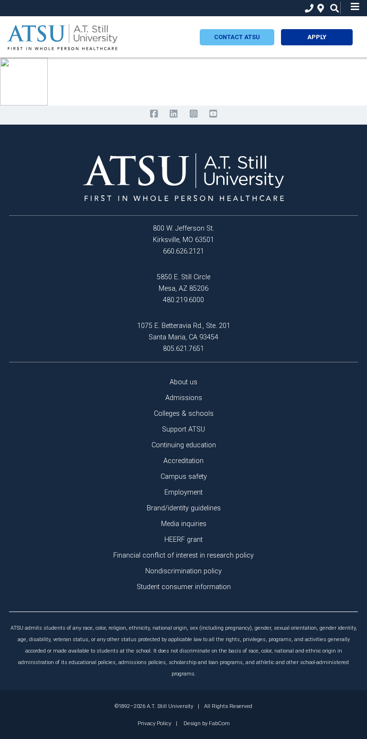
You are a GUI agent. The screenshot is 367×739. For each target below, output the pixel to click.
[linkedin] (174, 113)
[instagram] (193, 113)
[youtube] (213, 113)
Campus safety (184, 477)
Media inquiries (183, 524)
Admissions (183, 398)
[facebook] (153, 113)
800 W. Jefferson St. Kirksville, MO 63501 (183, 234)
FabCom (219, 723)
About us (183, 382)
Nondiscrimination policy (183, 571)
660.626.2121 (183, 251)
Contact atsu (237, 37)
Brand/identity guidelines (184, 508)
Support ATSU (183, 429)
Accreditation (183, 461)
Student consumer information (184, 587)
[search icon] (332, 8)
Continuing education (183, 445)
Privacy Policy (154, 723)
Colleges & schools (184, 414)
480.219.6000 (183, 300)
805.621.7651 (183, 349)
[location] (319, 8)
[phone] (307, 8)
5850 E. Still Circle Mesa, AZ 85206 (183, 283)
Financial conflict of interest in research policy (183, 555)
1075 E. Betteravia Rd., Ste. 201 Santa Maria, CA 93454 (183, 331)
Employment (183, 492)
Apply (316, 37)
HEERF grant (183, 540)
